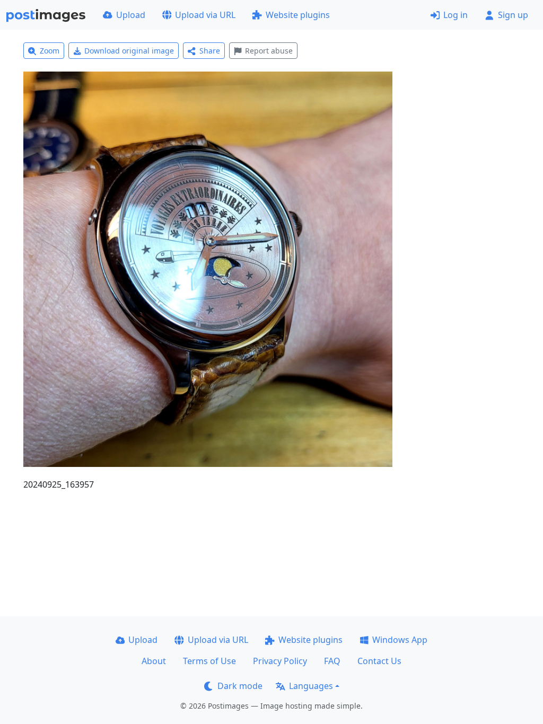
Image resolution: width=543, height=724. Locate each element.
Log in (455, 15)
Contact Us (379, 661)
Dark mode (239, 686)
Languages (311, 686)
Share (209, 51)
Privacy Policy (280, 661)
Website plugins (298, 15)
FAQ (332, 661)
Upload (130, 15)
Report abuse (269, 51)
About (154, 661)
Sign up (513, 15)
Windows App (399, 640)
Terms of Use (209, 661)
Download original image (129, 51)
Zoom (49, 51)
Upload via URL (205, 15)
